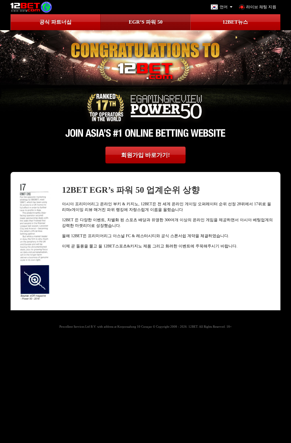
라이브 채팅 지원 (261, 7)
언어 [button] (224, 7)
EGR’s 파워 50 (146, 22)
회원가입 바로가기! (145, 155)
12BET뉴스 (235, 22)
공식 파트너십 (56, 22)
